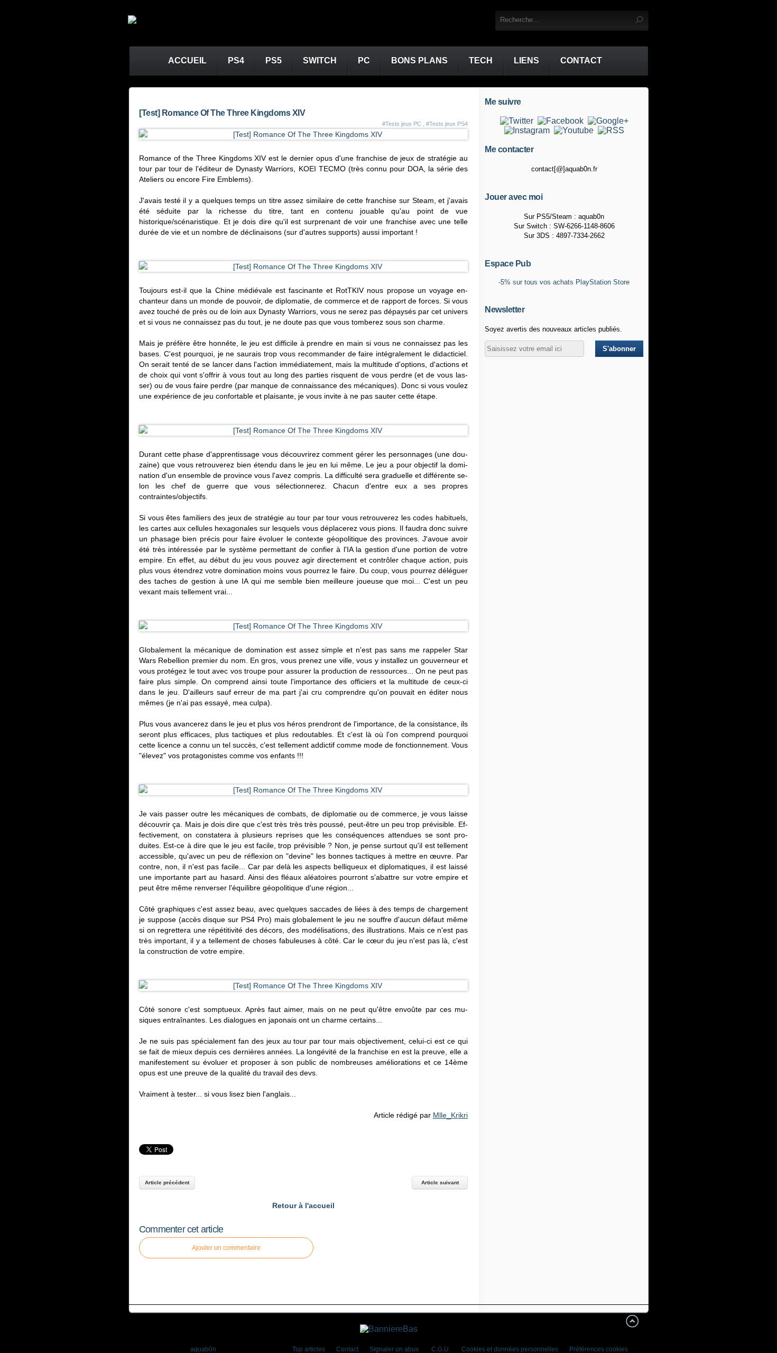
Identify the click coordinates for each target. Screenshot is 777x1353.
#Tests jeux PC (401, 124)
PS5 (273, 60)
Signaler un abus (394, 1349)
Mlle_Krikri (450, 1115)
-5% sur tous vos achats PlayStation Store (564, 282)
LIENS (526, 60)
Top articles (308, 1349)
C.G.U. (440, 1349)
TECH (481, 60)
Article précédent (167, 1182)
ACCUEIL (178, 60)
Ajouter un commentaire (226, 1247)
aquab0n (203, 1349)
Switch (320, 60)
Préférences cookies (598, 1349)
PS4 (236, 60)
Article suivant (440, 1182)
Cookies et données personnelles (509, 1349)
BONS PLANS (419, 60)
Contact (581, 60)
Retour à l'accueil (303, 1205)
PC (364, 60)
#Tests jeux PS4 (447, 124)
